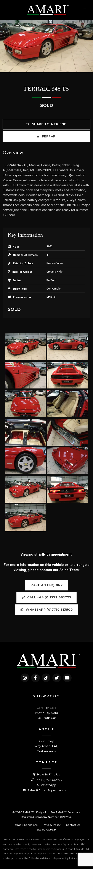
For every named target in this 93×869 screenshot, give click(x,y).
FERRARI (48, 136)
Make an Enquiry (46, 585)
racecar (51, 829)
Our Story (46, 741)
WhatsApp (48, 785)
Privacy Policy (52, 824)
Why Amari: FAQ (46, 746)
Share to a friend (49, 124)
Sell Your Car (46, 718)
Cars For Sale (47, 707)
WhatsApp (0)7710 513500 (49, 610)
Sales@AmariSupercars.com (48, 790)
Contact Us (73, 824)
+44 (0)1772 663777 (48, 779)
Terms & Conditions (25, 824)
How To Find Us (48, 774)
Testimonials (46, 751)
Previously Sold (46, 713)
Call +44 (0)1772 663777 (48, 597)
